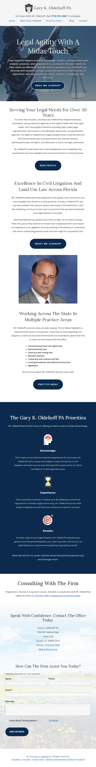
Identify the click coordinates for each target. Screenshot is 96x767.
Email (8, 690)
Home (12, 20)
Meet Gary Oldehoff (30, 20)
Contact (83, 20)
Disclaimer (53, 720)
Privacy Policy (38, 759)
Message (9, 701)
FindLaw (81, 759)
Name (8, 678)
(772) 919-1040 (58, 16)
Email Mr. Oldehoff (48, 85)
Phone (52, 678)
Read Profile (48, 165)
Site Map (26, 759)
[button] (93, 748)
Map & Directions (48, 649)
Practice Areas (54, 20)
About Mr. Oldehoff (48, 243)
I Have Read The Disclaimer (23, 720)
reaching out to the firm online (65, 595)
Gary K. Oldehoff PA (42, 756)
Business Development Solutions (60, 759)
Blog (71, 20)
